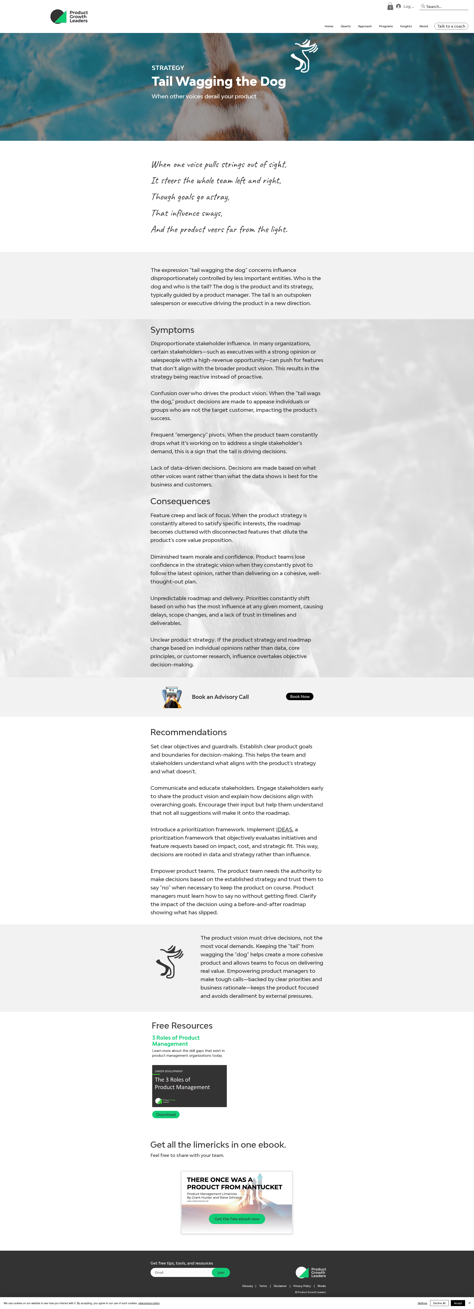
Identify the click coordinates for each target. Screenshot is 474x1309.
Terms (263, 1286)
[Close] (469, 1303)
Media (322, 1286)
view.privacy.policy (149, 1303)
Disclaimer (280, 1286)
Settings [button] (422, 1303)
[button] (390, 6)
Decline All (439, 1303)
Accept (458, 1303)
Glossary (247, 1286)
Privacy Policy (302, 1286)
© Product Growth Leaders (311, 1292)
